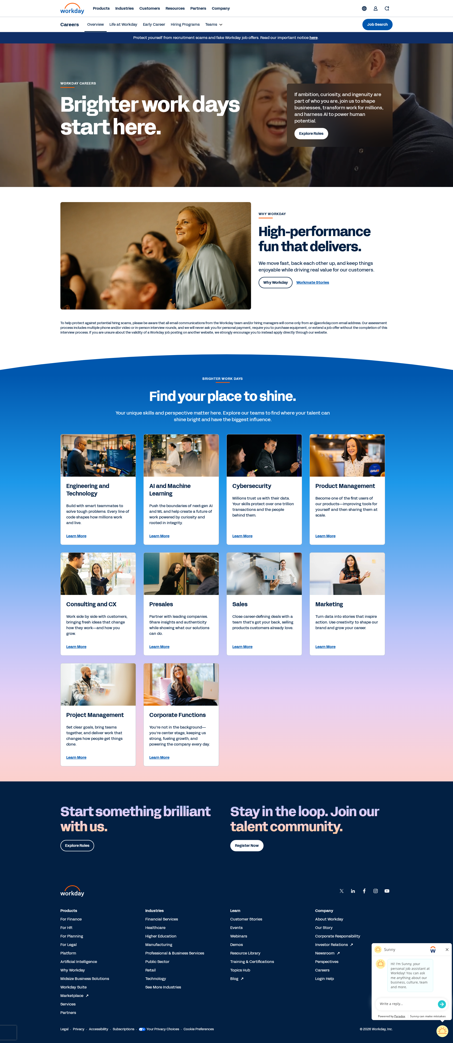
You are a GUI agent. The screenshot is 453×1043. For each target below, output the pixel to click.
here (314, 37)
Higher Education (160, 936)
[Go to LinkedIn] (353, 891)
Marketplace (71, 995)
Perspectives (326, 961)
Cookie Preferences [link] (199, 1029)
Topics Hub (240, 970)
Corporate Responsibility (337, 936)
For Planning (71, 936)
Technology (155, 978)
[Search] (387, 8)
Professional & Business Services (174, 953)
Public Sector (157, 961)
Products (101, 8)
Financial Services (161, 919)
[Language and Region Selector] (364, 8)
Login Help (324, 978)
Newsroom (325, 953)
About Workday (329, 919)
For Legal (68, 944)
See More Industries (163, 987)
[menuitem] (95, 24)
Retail (150, 970)
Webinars (238, 936)
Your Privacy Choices (163, 1029)
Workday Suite (73, 987)
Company (221, 8)
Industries (124, 8)
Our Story (324, 927)
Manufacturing (158, 944)
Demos (236, 944)
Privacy (78, 1029)
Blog (234, 978)
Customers (149, 8)
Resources (175, 8)
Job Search (377, 24)
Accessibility (98, 1029)
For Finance (71, 919)
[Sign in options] (375, 8)
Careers (69, 24)
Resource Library (245, 953)
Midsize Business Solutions (84, 978)
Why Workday (72, 970)
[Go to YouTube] (387, 891)
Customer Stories (246, 919)
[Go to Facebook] (364, 891)
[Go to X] (341, 891)
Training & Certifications (252, 961)
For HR (66, 927)
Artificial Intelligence (78, 961)
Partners (198, 8)
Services (68, 1004)
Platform (68, 953)
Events (236, 927)
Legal (64, 1029)
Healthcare (155, 927)
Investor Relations (331, 944)
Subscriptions (123, 1029)
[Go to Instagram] (375, 891)
